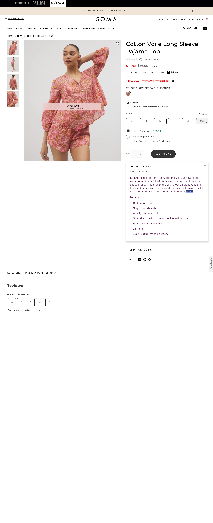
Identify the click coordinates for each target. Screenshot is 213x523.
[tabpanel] (106, 296)
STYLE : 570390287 (139, 172)
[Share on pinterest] (149, 259)
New (20, 36)
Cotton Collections (39, 36)
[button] (205, 28)
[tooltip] (172, 81)
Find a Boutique (196, 19)
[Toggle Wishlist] (117, 43)
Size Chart (203, 114)
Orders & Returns (178, 19)
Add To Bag (163, 154)
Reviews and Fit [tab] (14, 273)
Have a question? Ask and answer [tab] (40, 273)
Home (10, 36)
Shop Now (116, 11)
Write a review (152, 59)
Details (153, 66)
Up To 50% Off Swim (94, 11)
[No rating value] (132, 59)
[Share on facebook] (139, 259)
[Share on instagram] (144, 259)
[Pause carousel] (209, 11)
